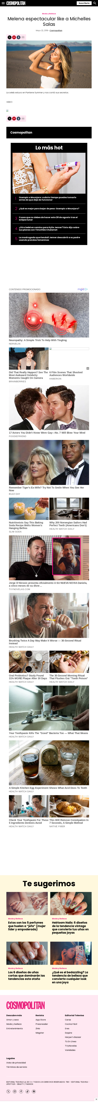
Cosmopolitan (56, 30)
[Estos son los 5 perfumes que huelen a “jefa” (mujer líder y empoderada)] (27, 903)
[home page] (15, 3)
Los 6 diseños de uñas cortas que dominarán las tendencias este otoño (26, 975)
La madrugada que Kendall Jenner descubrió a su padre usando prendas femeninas (49, 238)
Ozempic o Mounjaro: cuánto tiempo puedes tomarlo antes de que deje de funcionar (47, 198)
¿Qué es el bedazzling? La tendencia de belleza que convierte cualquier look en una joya (70, 977)
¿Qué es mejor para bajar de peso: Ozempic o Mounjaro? (49, 208)
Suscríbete (84, 3)
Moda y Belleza (49, 13)
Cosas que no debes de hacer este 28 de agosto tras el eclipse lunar (48, 218)
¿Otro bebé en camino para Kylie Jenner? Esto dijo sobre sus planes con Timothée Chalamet (49, 228)
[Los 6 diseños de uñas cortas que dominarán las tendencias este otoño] (27, 953)
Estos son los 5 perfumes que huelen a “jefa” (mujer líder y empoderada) (27, 926)
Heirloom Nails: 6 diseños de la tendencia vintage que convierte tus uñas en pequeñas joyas (70, 928)
